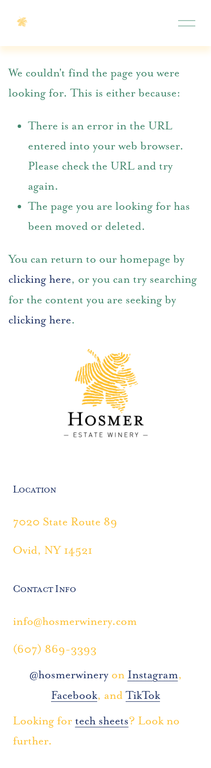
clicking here (39, 279)
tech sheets (102, 721)
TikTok (143, 695)
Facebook (74, 695)
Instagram (153, 675)
